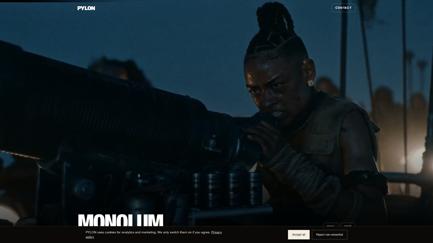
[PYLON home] (87, 8)
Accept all (298, 234)
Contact (343, 7)
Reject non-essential (329, 234)
